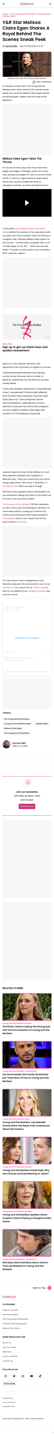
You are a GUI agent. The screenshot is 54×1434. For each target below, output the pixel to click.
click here (22, 521)
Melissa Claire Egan (13, 728)
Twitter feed (39, 587)
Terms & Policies (10, 1356)
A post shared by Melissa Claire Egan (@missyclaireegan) (28, 672)
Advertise (7, 1352)
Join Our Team (9, 1347)
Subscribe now (27, 806)
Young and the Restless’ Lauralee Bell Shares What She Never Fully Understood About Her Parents (26, 1126)
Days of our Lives (10, 1310)
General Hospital (10, 1314)
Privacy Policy (8, 1398)
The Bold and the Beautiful (15, 1323)
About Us (7, 1342)
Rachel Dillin (11, 46)
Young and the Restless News (17, 723)
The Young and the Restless (16, 504)
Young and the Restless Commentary (20, 1071)
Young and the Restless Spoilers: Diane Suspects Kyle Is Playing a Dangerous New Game (27, 1218)
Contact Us (8, 1361)
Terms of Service (9, 1402)
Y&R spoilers (9, 518)
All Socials (9, 1383)
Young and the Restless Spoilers (17, 1167)
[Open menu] (4, 4)
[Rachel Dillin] (8, 744)
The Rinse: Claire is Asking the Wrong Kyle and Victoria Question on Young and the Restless (26, 1030)
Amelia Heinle (42, 723)
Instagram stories (36, 591)
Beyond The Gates (11, 1328)
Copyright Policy (9, 1406)
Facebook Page (10, 587)
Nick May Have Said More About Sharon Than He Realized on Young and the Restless (25, 1266)
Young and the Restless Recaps (17, 1023)
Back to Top (39, 1287)
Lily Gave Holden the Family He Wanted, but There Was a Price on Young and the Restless (26, 1078)
